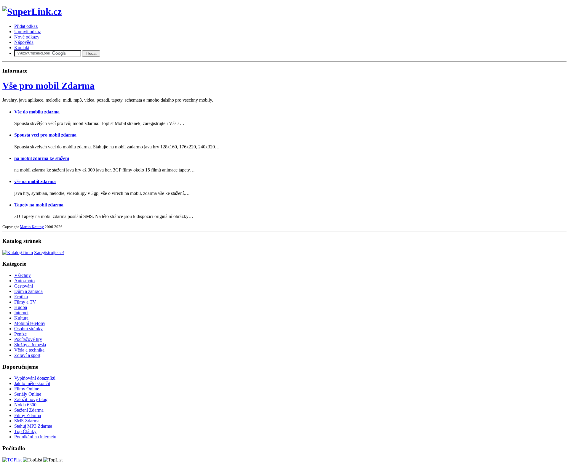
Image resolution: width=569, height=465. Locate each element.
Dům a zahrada (28, 291)
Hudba (20, 307)
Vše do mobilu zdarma (37, 111)
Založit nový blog (30, 399)
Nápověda (23, 42)
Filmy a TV (25, 301)
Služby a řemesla (30, 344)
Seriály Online (27, 394)
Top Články (25, 431)
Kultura (21, 317)
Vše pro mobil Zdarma (48, 85)
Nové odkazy (26, 36)
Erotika (21, 296)
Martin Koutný (32, 227)
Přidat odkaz (26, 26)
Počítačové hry (28, 339)
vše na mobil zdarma (35, 181)
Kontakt (21, 47)
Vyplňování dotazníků (34, 378)
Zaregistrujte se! (49, 252)
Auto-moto (24, 280)
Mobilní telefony (29, 323)
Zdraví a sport (27, 355)
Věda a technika (29, 349)
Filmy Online (26, 388)
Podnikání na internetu (35, 436)
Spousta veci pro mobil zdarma (45, 134)
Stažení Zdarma (29, 410)
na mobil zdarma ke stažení (41, 158)
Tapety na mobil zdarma (38, 204)
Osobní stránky (28, 328)
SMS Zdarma (26, 420)
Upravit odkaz (27, 31)
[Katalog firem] (17, 252)
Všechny (22, 275)
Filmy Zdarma (27, 415)
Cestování (23, 285)
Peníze (20, 333)
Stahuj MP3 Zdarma (33, 426)
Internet (21, 312)
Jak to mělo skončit (32, 383)
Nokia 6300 (25, 404)
